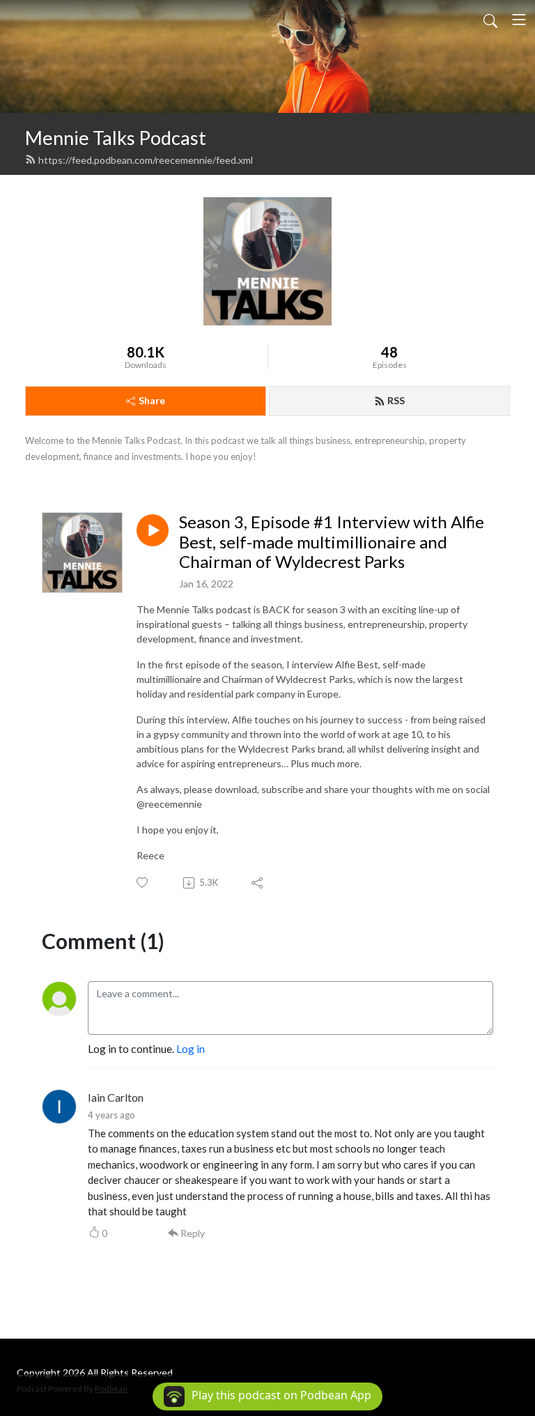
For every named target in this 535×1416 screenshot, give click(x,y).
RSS (396, 400)
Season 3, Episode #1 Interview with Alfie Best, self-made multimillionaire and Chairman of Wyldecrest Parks (331, 542)
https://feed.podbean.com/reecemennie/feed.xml (145, 160)
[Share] (258, 883)
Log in (190, 1048)
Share (152, 400)
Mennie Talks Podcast (115, 137)
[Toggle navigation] (519, 19)
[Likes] (143, 882)
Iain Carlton (116, 1097)
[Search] (490, 19)
